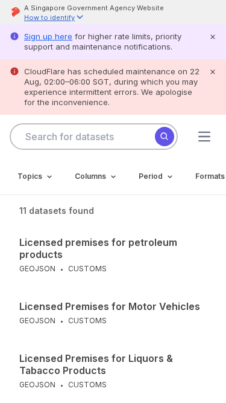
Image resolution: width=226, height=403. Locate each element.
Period (151, 176)
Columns (90, 176)
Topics (29, 176)
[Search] (164, 136)
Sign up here (48, 36)
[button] (54, 18)
